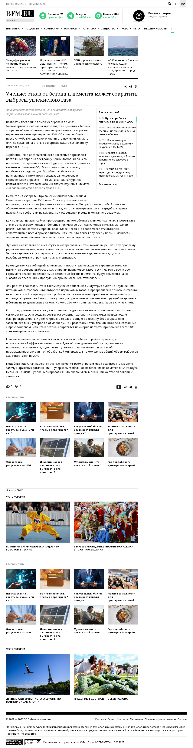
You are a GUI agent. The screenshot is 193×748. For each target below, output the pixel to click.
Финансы (70, 28)
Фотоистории (15, 496)
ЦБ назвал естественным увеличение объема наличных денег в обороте (117, 131)
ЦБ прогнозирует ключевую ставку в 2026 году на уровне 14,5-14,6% (116, 143)
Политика (88, 28)
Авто (136, 28)
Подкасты (32, 28)
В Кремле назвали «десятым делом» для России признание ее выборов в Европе (117, 158)
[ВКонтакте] (125, 86)
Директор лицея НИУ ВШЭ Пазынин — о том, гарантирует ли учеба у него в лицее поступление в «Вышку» (54, 67)
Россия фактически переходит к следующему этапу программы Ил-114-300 (116, 172)
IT (172, 28)
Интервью (13, 28)
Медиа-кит (136, 719)
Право (124, 28)
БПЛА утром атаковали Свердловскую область (88, 62)
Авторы (171, 719)
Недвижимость (155, 28)
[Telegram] (130, 86)
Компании (51, 28)
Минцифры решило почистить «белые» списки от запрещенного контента (21, 65)
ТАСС (23, 147)
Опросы (182, 719)
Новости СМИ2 (14, 490)
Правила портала (155, 719)
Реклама (100, 719)
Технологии (49, 85)
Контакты (122, 719)
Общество (107, 28)
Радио (111, 719)
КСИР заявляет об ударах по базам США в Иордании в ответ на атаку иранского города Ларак (123, 67)
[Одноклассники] (135, 86)
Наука (63, 85)
